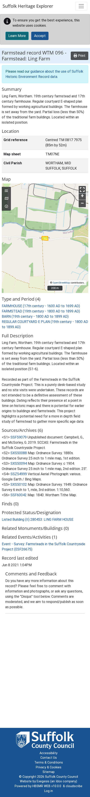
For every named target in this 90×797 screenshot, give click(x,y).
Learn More (17, 36)
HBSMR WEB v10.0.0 (47, 786)
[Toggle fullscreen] (82, 189)
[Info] (6, 206)
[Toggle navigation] (81, 6)
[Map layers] (6, 191)
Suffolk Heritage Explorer (28, 6)
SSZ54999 (18, 474)
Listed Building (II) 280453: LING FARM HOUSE (37, 519)
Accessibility (48, 753)
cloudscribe (74, 786)
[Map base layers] (6, 199)
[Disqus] (45, 671)
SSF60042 (18, 495)
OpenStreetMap (61, 282)
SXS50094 (18, 463)
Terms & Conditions (48, 762)
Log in (48, 791)
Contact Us (48, 758)
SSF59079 (18, 437)
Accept (40, 36)
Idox (59, 781)
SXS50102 (18, 484)
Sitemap (49, 772)
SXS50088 (18, 453)
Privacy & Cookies (48, 767)
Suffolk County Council (61, 777)
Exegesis (43, 781)
